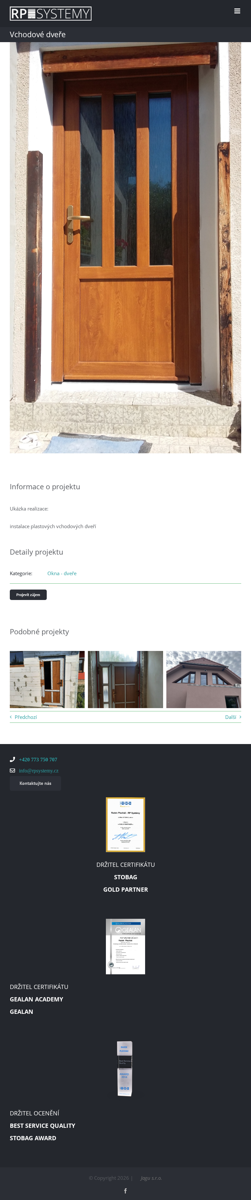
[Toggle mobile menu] (237, 11)
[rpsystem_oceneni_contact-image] (125, 1043)
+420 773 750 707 (37, 759)
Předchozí (26, 717)
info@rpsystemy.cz (38, 770)
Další (230, 717)
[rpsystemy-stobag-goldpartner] (125, 799)
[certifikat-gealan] (125, 921)
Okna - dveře (61, 573)
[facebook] (125, 1190)
